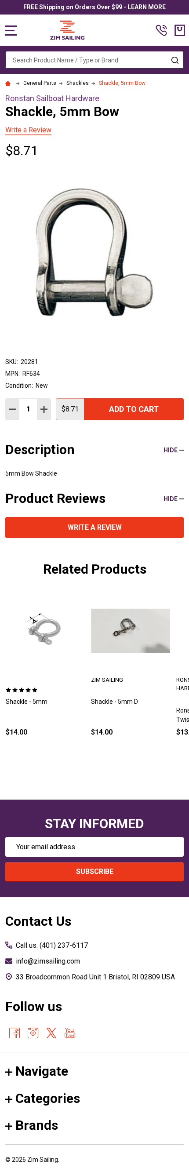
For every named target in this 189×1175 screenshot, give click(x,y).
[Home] (9, 83)
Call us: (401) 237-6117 (52, 945)
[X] (51, 1033)
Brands (36, 1125)
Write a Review (28, 130)
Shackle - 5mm (26, 701)
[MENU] (11, 30)
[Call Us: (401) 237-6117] (161, 30)
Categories (47, 1098)
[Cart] (180, 30)
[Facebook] (14, 1033)
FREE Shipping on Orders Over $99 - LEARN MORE (94, 7)
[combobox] (94, 60)
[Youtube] (70, 1033)
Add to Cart (134, 409)
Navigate (41, 1071)
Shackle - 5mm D (114, 701)
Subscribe (94, 871)
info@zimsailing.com (48, 961)
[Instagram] (33, 1033)
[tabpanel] (45, 678)
